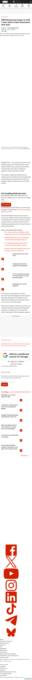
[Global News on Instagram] (11, 590)
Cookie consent (4, 657)
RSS (1, 646)
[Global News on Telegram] (11, 626)
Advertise (2, 670)
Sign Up (4, 384)
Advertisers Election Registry (8, 654)
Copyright (2, 666)
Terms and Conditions (24, 209)
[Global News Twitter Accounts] (11, 567)
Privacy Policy (8, 212)
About (1, 639)
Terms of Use (3, 668)
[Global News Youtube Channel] (11, 579)
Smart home (3, 652)
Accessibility (3, 675)
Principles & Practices (6, 641)
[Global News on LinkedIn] (11, 602)
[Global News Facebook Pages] (11, 555)
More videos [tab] (18, 230)
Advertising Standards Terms (8, 672)
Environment (4, 16)
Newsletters (3, 648)
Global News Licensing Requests (9, 655)
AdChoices (29, 678)
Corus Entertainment (5, 673)
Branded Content (4, 643)
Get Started (6, 204)
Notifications (3, 650)
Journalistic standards (17, 361)
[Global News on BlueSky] (11, 637)
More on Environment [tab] (7, 230)
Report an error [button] (17, 364)
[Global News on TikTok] (11, 614)
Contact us (3, 645)
